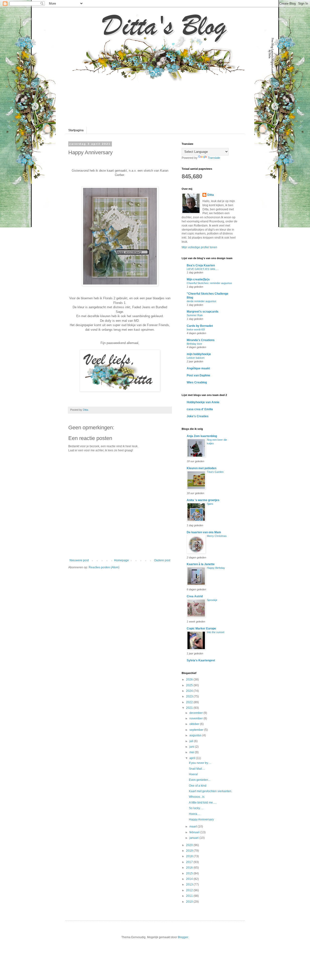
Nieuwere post (79, 560)
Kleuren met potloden (201, 468)
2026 (190, 679)
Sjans (210, 503)
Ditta (210, 195)
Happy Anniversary (201, 819)
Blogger (183, 937)
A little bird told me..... (203, 802)
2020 (190, 845)
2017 (190, 862)
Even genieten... (199, 780)
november (196, 718)
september (196, 730)
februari (194, 832)
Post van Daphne (198, 375)
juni (192, 746)
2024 (190, 691)
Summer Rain (195, 315)
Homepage (121, 560)
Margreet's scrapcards (202, 311)
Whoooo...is (196, 796)
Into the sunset (215, 632)
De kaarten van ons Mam (204, 532)
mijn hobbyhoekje (199, 354)
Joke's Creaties (198, 416)
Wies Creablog (197, 382)
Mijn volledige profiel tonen (199, 247)
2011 (190, 896)
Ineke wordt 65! (196, 329)
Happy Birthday (216, 567)
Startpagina (76, 130)
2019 (190, 850)
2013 (190, 884)
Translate (214, 158)
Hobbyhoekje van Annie (203, 402)
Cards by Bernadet (200, 326)
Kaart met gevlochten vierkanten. (210, 791)
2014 (190, 879)
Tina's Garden (215, 471)
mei (192, 752)
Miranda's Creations (201, 340)
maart (193, 826)
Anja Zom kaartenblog (202, 436)
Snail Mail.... (197, 768)
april (192, 758)
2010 (190, 901)
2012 (190, 890)
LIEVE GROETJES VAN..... (203, 269)
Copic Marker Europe (201, 628)
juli (191, 741)
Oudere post (162, 560)
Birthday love (194, 343)
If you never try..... (200, 763)
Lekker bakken (195, 357)
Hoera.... (194, 814)
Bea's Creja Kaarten (201, 265)
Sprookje (212, 600)
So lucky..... (196, 808)
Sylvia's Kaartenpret (201, 660)
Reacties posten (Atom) (104, 567)
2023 (190, 696)
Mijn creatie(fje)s (198, 279)
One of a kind (197, 785)
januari (194, 838)
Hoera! (193, 774)
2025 (190, 685)
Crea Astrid (195, 596)
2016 (190, 867)
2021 (190, 708)
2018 (190, 856)
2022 (190, 702)
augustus (195, 735)
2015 (190, 873)
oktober (194, 724)
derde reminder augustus (201, 301)
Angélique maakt (198, 368)
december (196, 713)
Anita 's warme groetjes (203, 500)
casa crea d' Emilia (200, 409)
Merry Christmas (217, 535)
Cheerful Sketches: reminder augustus (209, 283)
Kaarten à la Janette (201, 564)
